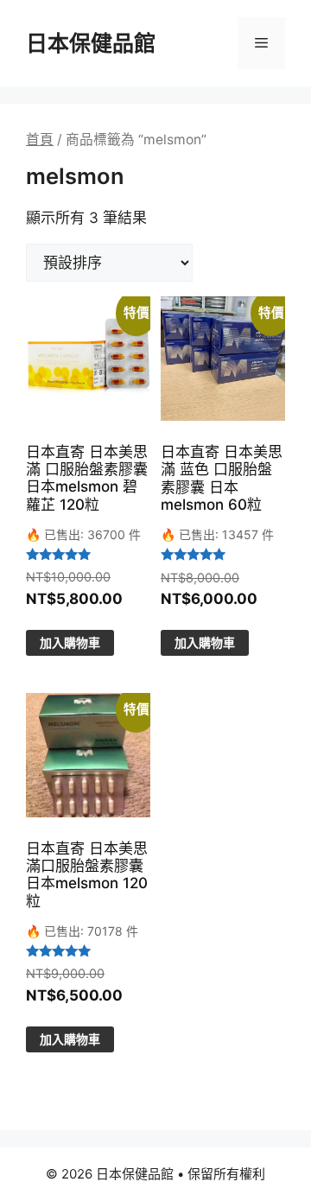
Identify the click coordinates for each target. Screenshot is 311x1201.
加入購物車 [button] (70, 642)
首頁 (40, 139)
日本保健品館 (91, 43)
